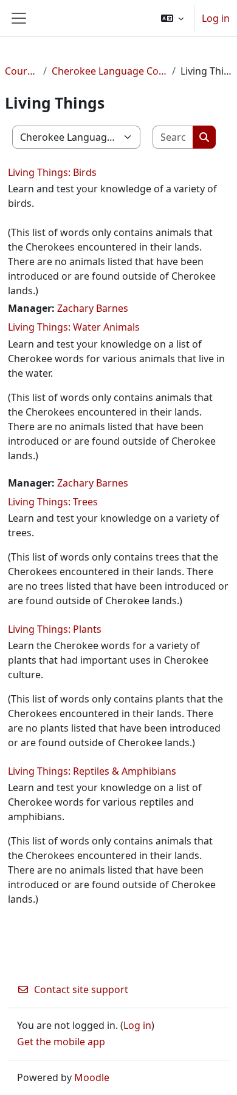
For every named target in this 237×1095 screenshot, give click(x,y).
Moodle (91, 1077)
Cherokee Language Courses (109, 71)
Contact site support (81, 989)
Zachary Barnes (92, 308)
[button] (172, 18)
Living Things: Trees (53, 501)
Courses (21, 71)
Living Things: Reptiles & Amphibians (92, 771)
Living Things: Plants (54, 629)
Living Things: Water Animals (74, 327)
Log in (216, 18)
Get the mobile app (61, 1041)
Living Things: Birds (52, 172)
